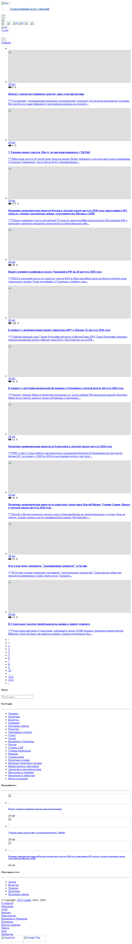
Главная (6, 42)
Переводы (7, 934)
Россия (12, 744)
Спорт (12, 735)
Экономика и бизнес (20, 732)
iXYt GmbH (23, 900)
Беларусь (13, 719)
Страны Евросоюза (19, 750)
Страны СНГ (16, 747)
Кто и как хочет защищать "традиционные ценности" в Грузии (47, 565)
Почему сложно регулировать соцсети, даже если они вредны (46, 93)
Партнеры (7, 906)
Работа (5, 927)
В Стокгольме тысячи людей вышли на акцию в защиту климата (49, 624)
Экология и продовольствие (24, 769)
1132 (11, 679)
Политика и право (19, 760)
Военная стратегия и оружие (25, 763)
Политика (14, 716)
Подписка (7, 921)
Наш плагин (8, 915)
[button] (4, 20)
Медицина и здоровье (21, 772)
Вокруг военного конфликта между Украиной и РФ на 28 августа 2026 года (55, 271)
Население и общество (21, 775)
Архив (12, 738)
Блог (4, 931)
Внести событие (10, 924)
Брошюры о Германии (21, 741)
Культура (13, 729)
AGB (4, 909)
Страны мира (16, 756)
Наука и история (18, 778)
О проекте (7, 903)
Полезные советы (18, 725)
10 (9, 670)
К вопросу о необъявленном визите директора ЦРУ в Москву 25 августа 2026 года (59, 330)
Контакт (6, 912)
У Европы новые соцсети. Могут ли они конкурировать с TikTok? (49, 152)
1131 (11, 676)
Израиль (13, 753)
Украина (13, 713)
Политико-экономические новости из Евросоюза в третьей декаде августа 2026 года (60, 446)
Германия (13, 722)
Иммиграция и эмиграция (23, 766)
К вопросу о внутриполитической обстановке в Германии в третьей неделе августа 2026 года (65, 388)
